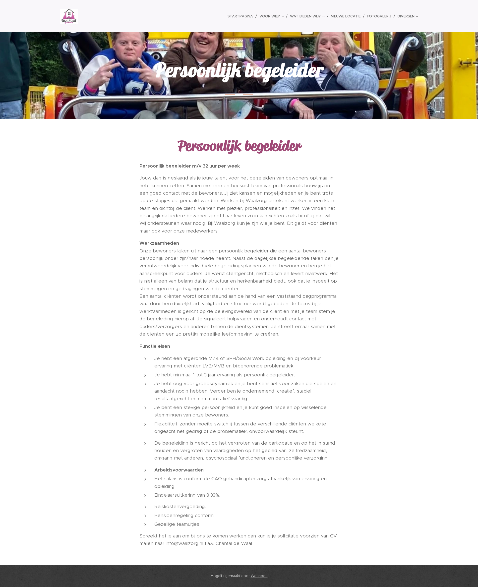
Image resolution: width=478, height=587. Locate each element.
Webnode (259, 576)
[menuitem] (241, 16)
